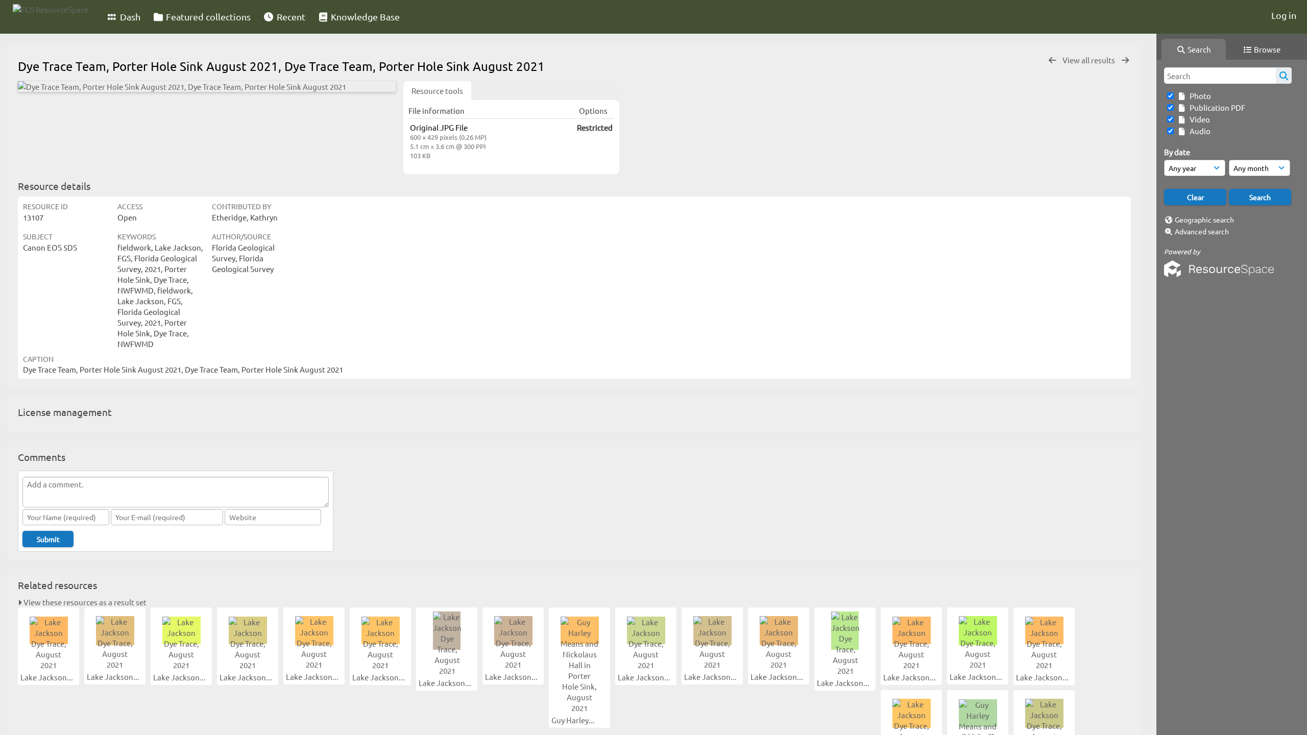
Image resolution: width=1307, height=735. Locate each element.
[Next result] (1125, 60)
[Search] (1284, 75)
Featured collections (207, 16)
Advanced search (1202, 231)
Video (1198, 119)
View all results (1089, 60)
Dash (129, 16)
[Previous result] (1052, 60)
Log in (1283, 15)
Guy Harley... (573, 720)
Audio (1199, 131)
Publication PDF (1216, 107)
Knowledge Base (364, 16)
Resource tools (437, 90)
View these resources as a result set (84, 602)
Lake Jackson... (47, 677)
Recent (290, 16)
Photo (1199, 96)
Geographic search (1204, 219)
